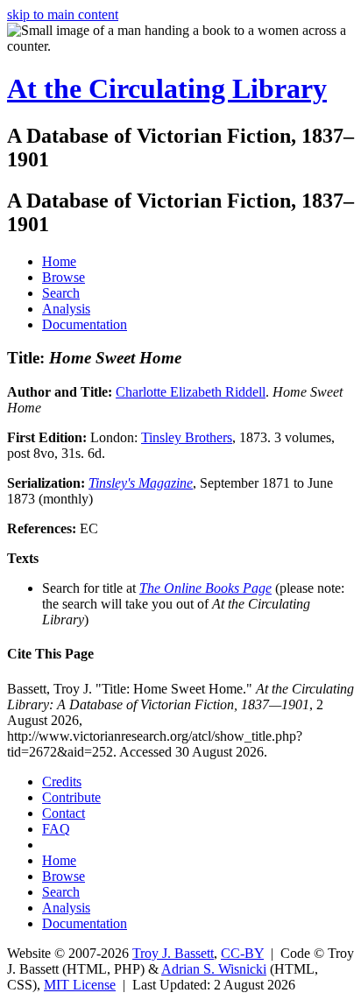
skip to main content (62, 14)
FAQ (56, 828)
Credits (61, 781)
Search (61, 292)
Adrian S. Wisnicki (213, 968)
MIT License (80, 984)
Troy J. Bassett (173, 953)
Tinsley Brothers (186, 437)
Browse (63, 277)
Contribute (71, 797)
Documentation (84, 324)
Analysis (66, 308)
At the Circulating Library (167, 88)
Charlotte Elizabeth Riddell (190, 391)
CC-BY (242, 953)
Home (59, 261)
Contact (63, 813)
